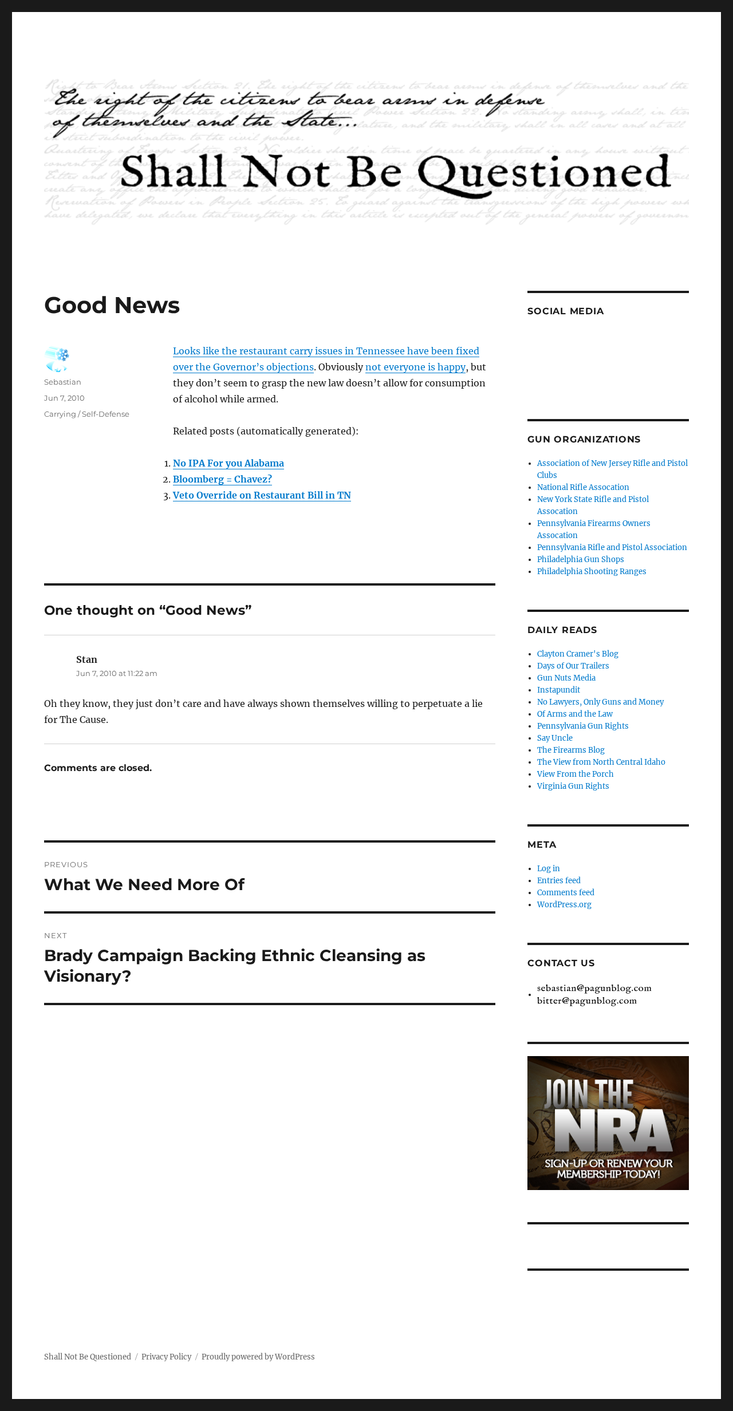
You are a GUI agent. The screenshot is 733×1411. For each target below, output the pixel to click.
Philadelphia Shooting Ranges (592, 571)
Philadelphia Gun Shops (580, 559)
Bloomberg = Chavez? (222, 479)
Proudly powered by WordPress (258, 1357)
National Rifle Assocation (583, 487)
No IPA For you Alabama (228, 463)
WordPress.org (564, 905)
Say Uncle (555, 738)
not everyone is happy (415, 367)
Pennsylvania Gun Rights (583, 726)
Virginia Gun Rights (573, 786)
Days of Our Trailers (573, 666)
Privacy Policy (166, 1357)
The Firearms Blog (571, 750)
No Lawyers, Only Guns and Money (600, 702)
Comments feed (565, 893)
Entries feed (559, 881)
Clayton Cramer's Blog (577, 654)
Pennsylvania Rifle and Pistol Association (612, 547)
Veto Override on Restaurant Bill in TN (262, 495)
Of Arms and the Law (575, 714)
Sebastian (62, 381)
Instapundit (558, 690)
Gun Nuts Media (566, 678)
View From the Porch (575, 774)
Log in (548, 869)
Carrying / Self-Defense (86, 413)
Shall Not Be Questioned (87, 1357)
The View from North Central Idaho (601, 762)
